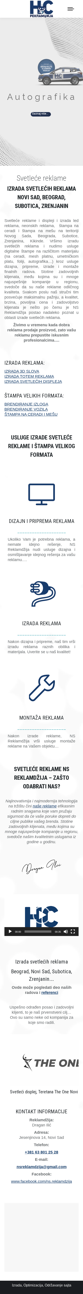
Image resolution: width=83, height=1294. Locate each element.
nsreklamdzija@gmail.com (42, 1167)
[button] (41, 915)
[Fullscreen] (73, 931)
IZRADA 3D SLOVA (21, 371)
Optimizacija (33, 1285)
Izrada (17, 1285)
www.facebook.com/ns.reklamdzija (41, 1181)
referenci (49, 992)
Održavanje (54, 1285)
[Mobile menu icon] (70, 9)
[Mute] (66, 931)
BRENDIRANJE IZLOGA (26, 404)
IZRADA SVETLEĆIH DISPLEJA (33, 381)
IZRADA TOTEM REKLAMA (29, 376)
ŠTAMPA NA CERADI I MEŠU (31, 414)
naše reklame (45, 806)
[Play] (10, 931)
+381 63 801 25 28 (41, 1152)
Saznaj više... (40, 113)
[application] (41, 915)
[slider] (38, 931)
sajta (67, 1285)
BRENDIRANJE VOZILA (26, 409)
